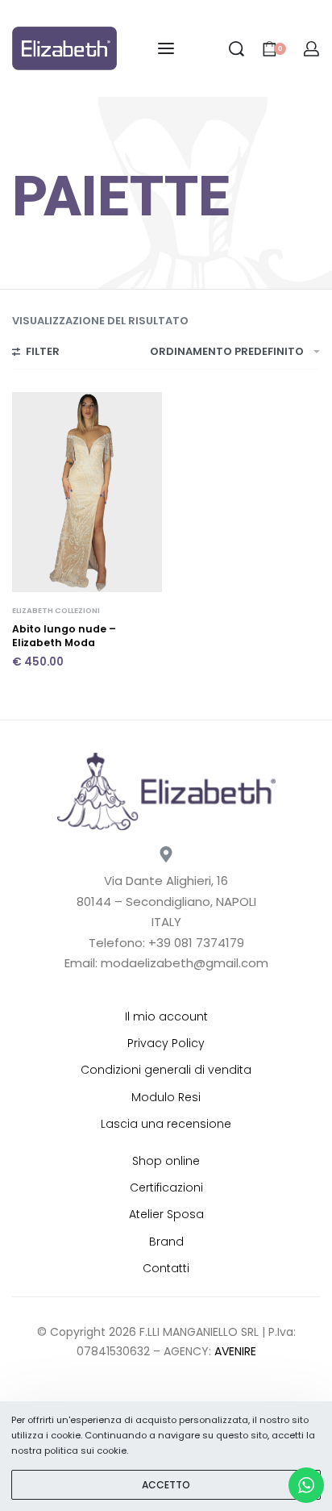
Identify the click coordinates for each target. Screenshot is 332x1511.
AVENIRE (235, 1351)
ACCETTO (166, 1485)
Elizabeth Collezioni (56, 610)
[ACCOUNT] (311, 48)
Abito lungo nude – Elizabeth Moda (64, 635)
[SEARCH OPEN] (236, 48)
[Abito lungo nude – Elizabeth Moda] (87, 492)
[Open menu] (166, 48)
